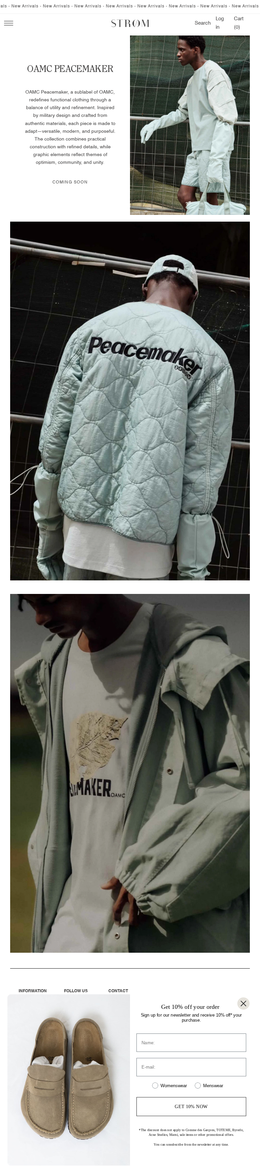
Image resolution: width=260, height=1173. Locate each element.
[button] (203, 23)
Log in (221, 23)
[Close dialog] (243, 1003)
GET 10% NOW (191, 1106)
